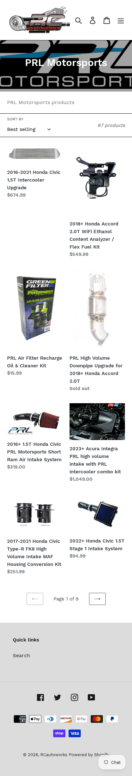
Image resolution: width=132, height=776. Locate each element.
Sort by (15, 119)
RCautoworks (53, 754)
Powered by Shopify (89, 754)
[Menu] (121, 20)
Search (21, 655)
